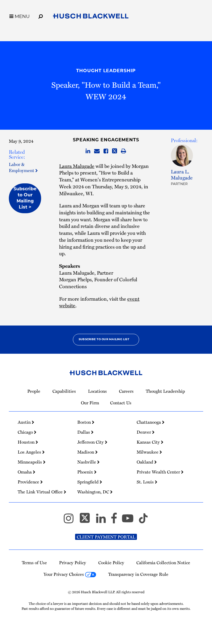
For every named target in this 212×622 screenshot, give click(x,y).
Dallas (84, 432)
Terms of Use (34, 562)
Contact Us (120, 403)
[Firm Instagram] (71, 520)
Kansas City (149, 442)
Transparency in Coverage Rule (138, 574)
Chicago (26, 432)
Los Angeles (30, 452)
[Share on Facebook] (106, 151)
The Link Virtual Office (41, 492)
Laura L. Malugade (182, 174)
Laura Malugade (76, 166)
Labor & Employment (22, 167)
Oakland (145, 462)
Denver (144, 432)
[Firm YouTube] (130, 520)
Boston (84, 422)
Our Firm (90, 403)
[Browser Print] (124, 151)
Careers (126, 391)
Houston (27, 442)
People (33, 391)
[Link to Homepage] (91, 17)
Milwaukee (148, 452)
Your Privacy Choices (64, 574)
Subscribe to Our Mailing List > (25, 198)
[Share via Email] (97, 151)
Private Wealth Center (159, 472)
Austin (25, 422)
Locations (97, 391)
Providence (29, 482)
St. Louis (146, 482)
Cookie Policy (111, 562)
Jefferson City (91, 442)
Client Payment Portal (106, 537)
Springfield (88, 482)
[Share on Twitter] (114, 151)
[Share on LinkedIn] (88, 151)
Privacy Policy (72, 562)
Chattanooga (149, 422)
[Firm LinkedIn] (103, 520)
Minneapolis (30, 462)
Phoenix (85, 472)
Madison (86, 452)
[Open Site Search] (40, 15)
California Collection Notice (163, 562)
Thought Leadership (106, 71)
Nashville (87, 462)
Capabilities (64, 391)
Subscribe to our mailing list (104, 339)
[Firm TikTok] (143, 520)
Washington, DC (93, 492)
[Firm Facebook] (116, 520)
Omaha (25, 472)
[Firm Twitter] (87, 520)
